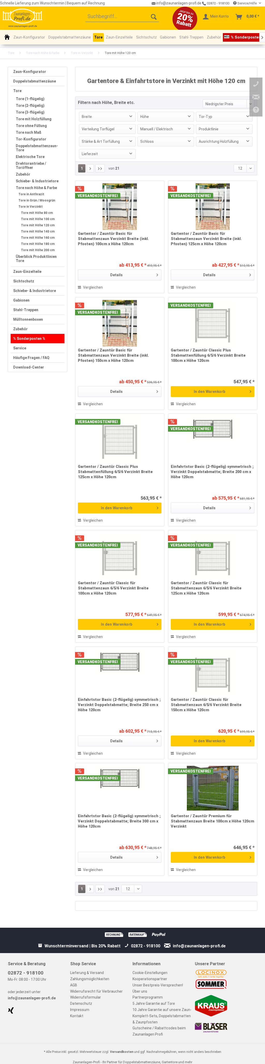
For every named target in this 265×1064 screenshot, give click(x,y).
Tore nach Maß (28, 132)
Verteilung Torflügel (98, 129)
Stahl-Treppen (25, 310)
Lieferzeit (90, 154)
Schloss (147, 141)
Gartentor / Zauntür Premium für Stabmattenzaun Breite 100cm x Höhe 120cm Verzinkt (212, 821)
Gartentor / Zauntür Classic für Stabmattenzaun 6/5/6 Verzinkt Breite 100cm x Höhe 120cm (113, 588)
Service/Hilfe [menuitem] (247, 3)
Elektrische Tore (30, 157)
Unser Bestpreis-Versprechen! (157, 985)
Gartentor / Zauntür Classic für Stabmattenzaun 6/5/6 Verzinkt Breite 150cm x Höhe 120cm (206, 705)
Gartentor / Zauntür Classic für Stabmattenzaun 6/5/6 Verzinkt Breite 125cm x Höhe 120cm (206, 588)
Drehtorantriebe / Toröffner (31, 165)
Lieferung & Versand (87, 973)
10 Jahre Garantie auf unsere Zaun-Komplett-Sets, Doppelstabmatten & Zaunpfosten (162, 1016)
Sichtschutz (23, 281)
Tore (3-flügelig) (30, 112)
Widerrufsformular (85, 997)
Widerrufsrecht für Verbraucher (96, 991)
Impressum (79, 1010)
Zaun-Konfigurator (29, 72)
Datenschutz (81, 1003)
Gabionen (21, 300)
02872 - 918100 (217, 3)
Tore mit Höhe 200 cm (38, 250)
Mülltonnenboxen (28, 319)
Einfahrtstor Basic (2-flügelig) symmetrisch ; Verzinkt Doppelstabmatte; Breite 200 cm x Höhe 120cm (212, 471)
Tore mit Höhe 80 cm (37, 213)
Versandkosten (121, 1052)
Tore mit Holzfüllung (33, 119)
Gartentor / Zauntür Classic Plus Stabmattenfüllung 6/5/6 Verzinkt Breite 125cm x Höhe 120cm (115, 471)
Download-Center (28, 367)
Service (19, 348)
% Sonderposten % (29, 338)
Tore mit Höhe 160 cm (38, 237)
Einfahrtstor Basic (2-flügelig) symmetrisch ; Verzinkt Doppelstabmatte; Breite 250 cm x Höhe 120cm (119, 705)
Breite (87, 117)
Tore (17, 91)
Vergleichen (92, 287)
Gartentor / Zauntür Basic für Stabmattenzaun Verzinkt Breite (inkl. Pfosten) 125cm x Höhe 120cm (206, 238)
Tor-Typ (205, 117)
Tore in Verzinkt (30, 206)
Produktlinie (208, 129)
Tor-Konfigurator (31, 139)
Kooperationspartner (149, 979)
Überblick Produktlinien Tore (36, 258)
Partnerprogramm (147, 997)
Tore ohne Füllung (31, 126)
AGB (73, 985)
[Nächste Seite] (90, 168)
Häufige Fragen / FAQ (31, 358)
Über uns (139, 991)
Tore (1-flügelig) (30, 99)
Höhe (144, 117)
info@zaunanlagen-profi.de (32, 998)
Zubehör (23, 174)
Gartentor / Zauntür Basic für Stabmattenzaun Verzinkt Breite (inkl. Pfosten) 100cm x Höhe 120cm (113, 238)
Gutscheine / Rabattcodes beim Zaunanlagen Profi (159, 1031)
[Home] (7, 37)
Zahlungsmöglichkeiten (89, 979)
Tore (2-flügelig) (30, 105)
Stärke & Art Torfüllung (101, 141)
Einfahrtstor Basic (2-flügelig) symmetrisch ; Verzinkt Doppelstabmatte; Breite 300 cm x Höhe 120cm (119, 821)
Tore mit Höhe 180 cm (38, 244)
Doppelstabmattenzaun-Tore (37, 148)
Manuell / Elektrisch (156, 129)
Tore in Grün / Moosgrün (36, 200)
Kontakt (76, 1016)
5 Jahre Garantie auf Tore (153, 1003)
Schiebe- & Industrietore (37, 181)
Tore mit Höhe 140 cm (38, 231)
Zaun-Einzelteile (27, 271)
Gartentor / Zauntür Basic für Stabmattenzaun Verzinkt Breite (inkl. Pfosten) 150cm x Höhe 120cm (113, 355)
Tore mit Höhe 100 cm (38, 219)
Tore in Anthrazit (31, 194)
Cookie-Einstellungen (149, 973)
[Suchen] (153, 17)
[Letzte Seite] (100, 168)
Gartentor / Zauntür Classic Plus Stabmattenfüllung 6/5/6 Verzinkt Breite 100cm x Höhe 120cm (208, 355)
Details (116, 275)
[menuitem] (122, 17)
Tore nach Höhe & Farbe (36, 188)
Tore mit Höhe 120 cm (38, 225)
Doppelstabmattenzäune (34, 81)
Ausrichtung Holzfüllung (219, 141)
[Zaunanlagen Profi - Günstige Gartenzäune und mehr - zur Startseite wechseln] (22, 17)
